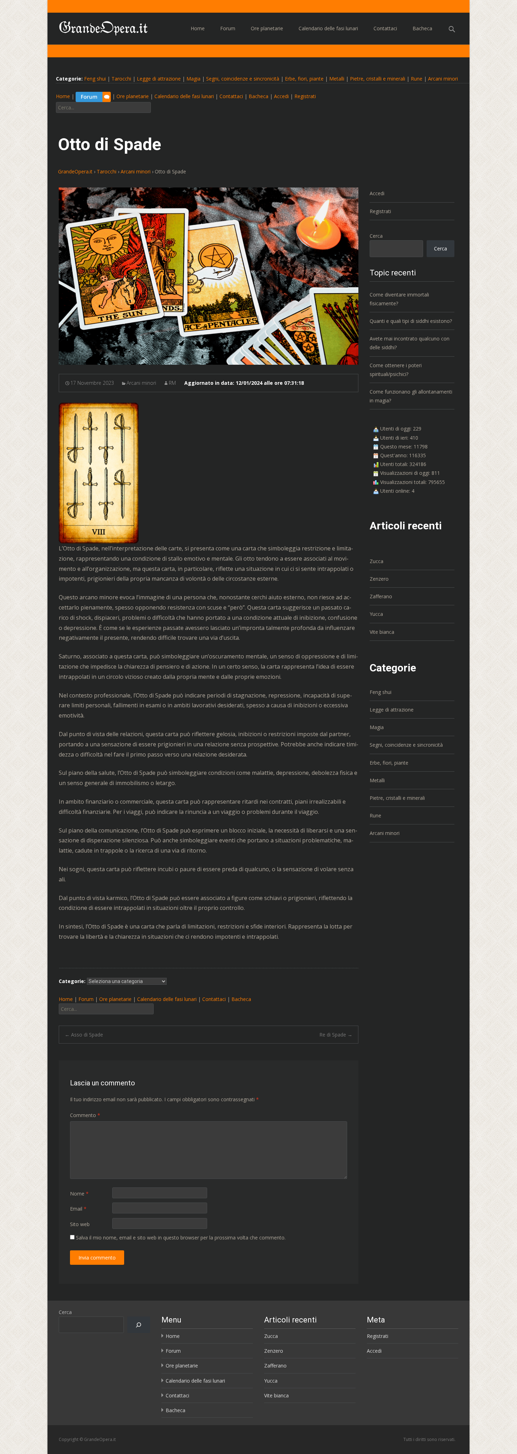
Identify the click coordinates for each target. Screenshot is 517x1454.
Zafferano (381, 596)
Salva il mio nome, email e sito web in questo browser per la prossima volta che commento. (181, 1237)
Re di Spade (335, 1034)
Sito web (80, 1224)
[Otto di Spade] (208, 276)
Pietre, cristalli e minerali (377, 78)
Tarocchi (121, 78)
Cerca (376, 235)
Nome (79, 1193)
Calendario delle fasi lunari (328, 28)
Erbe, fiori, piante (304, 78)
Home (198, 28)
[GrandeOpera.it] (97, 27)
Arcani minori (443, 78)
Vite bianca (382, 632)
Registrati (305, 96)
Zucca (376, 561)
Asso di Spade (84, 1034)
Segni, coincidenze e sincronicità (242, 78)
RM (172, 383)
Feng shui (95, 78)
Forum (227, 28)
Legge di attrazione (159, 78)
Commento (85, 1115)
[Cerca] (138, 1324)
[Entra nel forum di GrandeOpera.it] (93, 96)
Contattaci (385, 28)
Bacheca (422, 28)
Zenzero (379, 578)
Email (78, 1208)
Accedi (281, 96)
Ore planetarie (267, 28)
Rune (416, 78)
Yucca (376, 614)
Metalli (336, 78)
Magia (193, 78)
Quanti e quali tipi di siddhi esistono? (411, 321)
